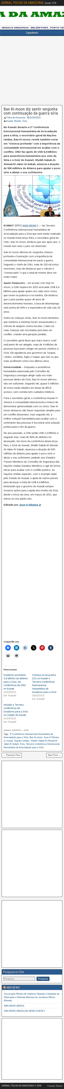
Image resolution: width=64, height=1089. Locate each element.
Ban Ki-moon (36, 737)
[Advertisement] (32, 70)
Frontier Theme (54, 1085)
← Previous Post (11, 755)
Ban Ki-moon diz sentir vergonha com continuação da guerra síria (31, 111)
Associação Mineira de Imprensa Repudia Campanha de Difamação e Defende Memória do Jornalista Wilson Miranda (31, 997)
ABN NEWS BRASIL (14, 1006)
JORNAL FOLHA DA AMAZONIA (22, 3)
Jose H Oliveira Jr (30, 504)
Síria (24, 121)
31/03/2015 (35, 117)
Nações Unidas (21, 740)
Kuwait (9, 121)
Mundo (17, 121)
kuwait (10, 740)
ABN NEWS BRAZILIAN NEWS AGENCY (24, 1011)
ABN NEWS (30, 225)
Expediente (32, 32)
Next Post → (54, 755)
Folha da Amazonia (15, 117)
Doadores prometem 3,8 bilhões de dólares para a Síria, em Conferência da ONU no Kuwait (16, 682)
